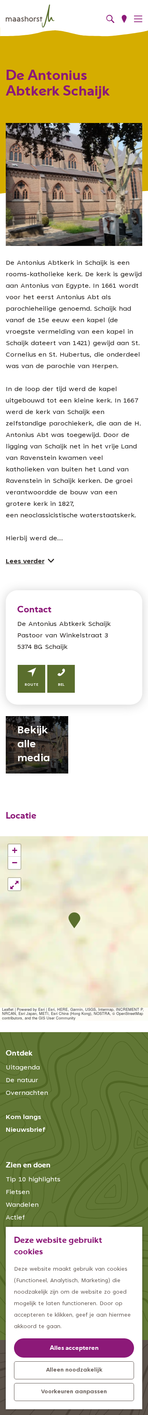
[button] (74, 920)
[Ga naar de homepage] (30, 16)
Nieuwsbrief (26, 1130)
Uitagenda (23, 1068)
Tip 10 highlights (33, 1179)
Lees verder (25, 561)
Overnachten (27, 1093)
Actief (15, 1218)
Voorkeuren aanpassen (74, 1392)
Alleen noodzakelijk (74, 1370)
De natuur (22, 1080)
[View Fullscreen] (14, 884)
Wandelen (22, 1205)
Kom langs (23, 1117)
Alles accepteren (74, 1348)
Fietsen (18, 1192)
